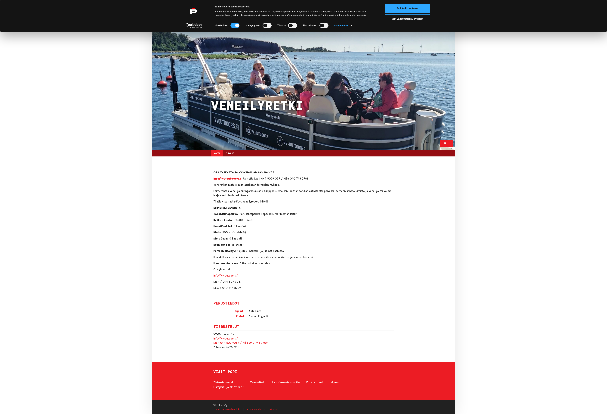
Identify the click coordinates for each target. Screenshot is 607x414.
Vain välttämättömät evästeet (407, 18)
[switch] (267, 25)
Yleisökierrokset (223, 382)
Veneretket (257, 382)
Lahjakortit (336, 382)
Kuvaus (230, 153)
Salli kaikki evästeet (407, 8)
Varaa (217, 153)
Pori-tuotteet (314, 382)
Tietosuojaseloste (255, 409)
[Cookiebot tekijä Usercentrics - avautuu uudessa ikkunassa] (194, 25)
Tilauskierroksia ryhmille (285, 382)
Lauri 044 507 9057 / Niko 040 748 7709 (240, 343)
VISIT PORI (225, 372)
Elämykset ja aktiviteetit (228, 387)
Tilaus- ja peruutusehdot (227, 409)
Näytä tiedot (341, 25)
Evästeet (273, 409)
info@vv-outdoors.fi (226, 275)
